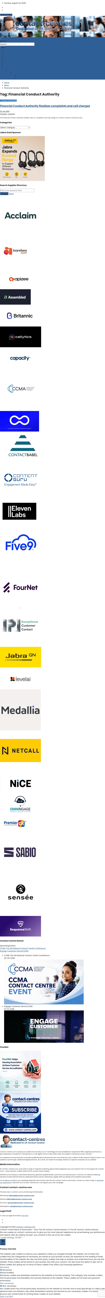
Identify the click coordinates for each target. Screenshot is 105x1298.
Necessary (7, 1270)
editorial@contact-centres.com (21, 1196)
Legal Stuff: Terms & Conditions (26, 73)
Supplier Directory (12, 54)
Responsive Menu (6, 15)
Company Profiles (12, 57)
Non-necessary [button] (7, 1283)
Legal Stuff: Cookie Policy (27, 78)
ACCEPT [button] (18, 1237)
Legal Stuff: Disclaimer (26, 75)
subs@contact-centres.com (21, 1206)
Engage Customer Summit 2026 (14, 951)
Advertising (9, 62)
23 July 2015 (4, 111)
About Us (12, 70)
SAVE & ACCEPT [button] (6, 1296)
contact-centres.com (25, 1227)
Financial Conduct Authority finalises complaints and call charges (45, 106)
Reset (11, 194)
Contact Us (9, 67)
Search (3, 41)
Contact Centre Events (14, 59)
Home (6, 51)
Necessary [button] (4, 1267)
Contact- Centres (7, 114)
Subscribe (8, 65)
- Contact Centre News (8, 101)
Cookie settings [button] (7, 1237)
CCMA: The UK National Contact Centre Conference (23, 948)
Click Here (24, 1216)
